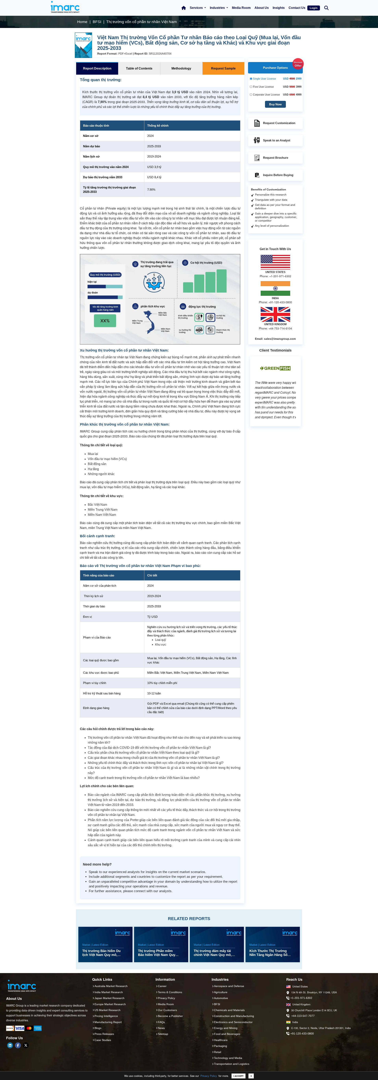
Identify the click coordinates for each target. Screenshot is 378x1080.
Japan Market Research (109, 998)
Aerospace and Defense (229, 986)
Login (314, 7)
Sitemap (163, 1033)
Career (162, 986)
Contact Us (297, 7)
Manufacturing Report (108, 1022)
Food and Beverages (227, 1033)
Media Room (241, 7)
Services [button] (197, 7)
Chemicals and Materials (229, 1010)
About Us (262, 7)
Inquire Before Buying (278, 175)
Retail (217, 1052)
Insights (279, 7)
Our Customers (167, 1010)
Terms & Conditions (170, 992)
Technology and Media (228, 1058)
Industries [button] (218, 7)
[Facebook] (18, 1045)
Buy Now (275, 104)
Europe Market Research (110, 1004)
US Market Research (107, 1010)
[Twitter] (26, 1045)
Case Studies (102, 1040)
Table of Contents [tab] (139, 68)
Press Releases (104, 1033)
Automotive (221, 998)
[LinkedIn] (10, 1045)
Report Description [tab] (97, 68)
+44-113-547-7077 (303, 1015)
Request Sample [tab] (223, 68)
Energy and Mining (225, 1028)
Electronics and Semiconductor (233, 1022)
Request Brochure (275, 157)
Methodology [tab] (181, 68)
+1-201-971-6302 (301, 997)
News (161, 1028)
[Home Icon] (184, 8)
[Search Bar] (326, 7)
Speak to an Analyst (276, 140)
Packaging (220, 1046)
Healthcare (221, 1040)
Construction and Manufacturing (234, 1016)
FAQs (161, 1022)
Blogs (97, 1028)
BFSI (217, 1004)
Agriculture (220, 992)
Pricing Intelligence (106, 1016)
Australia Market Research (111, 986)
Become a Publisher (170, 1016)
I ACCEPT (238, 1075)
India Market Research (108, 992)
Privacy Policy (208, 1076)
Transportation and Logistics (231, 1063)
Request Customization (279, 123)
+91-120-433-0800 (302, 1033)
